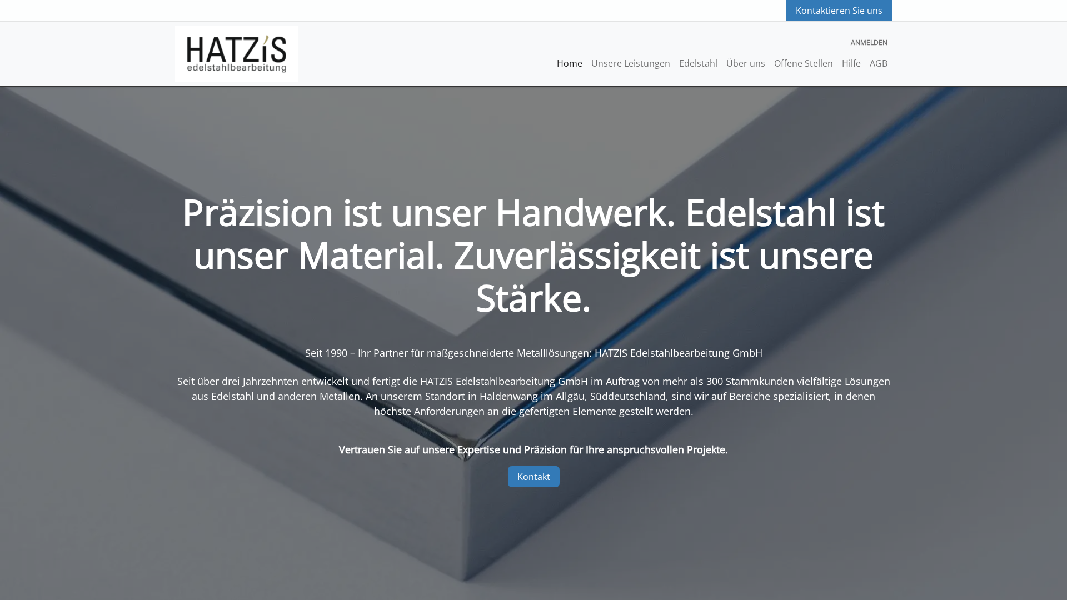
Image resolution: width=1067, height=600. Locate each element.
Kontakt (533, 477)
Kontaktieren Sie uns (839, 10)
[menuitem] (569, 63)
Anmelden (869, 42)
